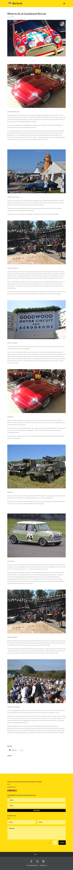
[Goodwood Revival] (36, 557)
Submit (62, 842)
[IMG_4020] (36, 108)
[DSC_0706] (36, 703)
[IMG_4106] (36, 264)
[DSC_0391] (36, 488)
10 (42, 260)
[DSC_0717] (36, 193)
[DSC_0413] (36, 339)
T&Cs (35, 854)
